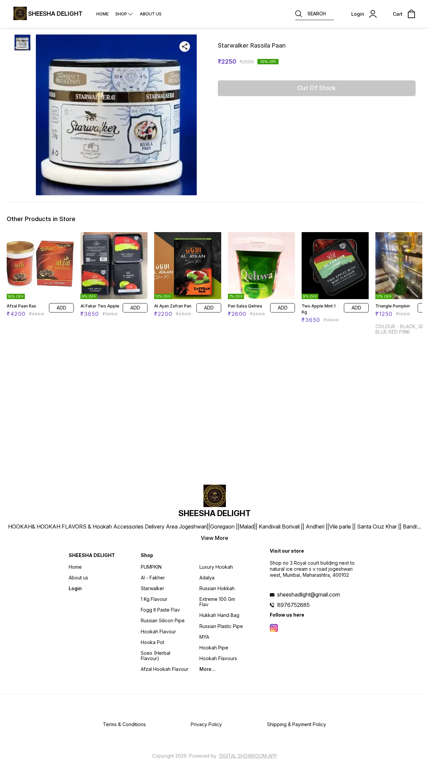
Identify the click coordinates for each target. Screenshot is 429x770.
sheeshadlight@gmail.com (308, 594)
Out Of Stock (316, 87)
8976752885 (293, 605)
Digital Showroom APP (248, 756)
